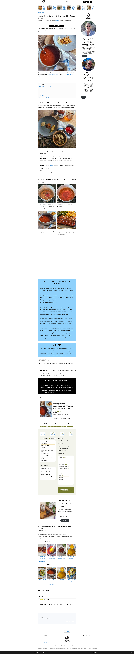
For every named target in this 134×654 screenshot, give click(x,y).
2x (51, 438)
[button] (54, 411)
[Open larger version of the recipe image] (46, 409)
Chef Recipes (58, 2)
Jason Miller (56, 402)
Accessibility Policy (46, 642)
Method (62, 434)
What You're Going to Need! (45, 86)
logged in (45, 607)
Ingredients (43, 434)
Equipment (53, 434)
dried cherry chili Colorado (53, 74)
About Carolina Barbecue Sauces (46, 91)
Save (69, 418)
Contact (87, 638)
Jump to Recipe (54, 25)
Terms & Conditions (46, 640)
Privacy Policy (46, 638)
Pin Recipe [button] (63, 418)
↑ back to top (67, 631)
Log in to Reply (69, 621)
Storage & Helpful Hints (44, 97)
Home (39, 12)
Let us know (61, 490)
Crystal (51, 165)
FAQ (88, 640)
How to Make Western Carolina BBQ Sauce (48, 88)
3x (53, 438)
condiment (47, 72)
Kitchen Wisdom (66, 2)
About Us (74, 2)
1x (49, 438)
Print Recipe (61, 25)
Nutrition (71, 434)
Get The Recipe (65, 520)
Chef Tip (41, 93)
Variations (41, 95)
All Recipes (42, 12)
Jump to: (42, 84)
